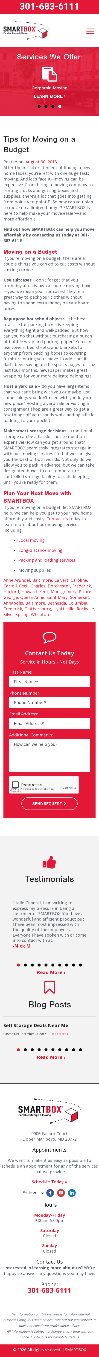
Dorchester (59, 586)
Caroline (79, 580)
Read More (49, 972)
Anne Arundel (16, 580)
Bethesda (56, 603)
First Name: (20, 672)
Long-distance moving (40, 550)
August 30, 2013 (41, 162)
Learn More (48, 96)
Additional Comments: (31, 735)
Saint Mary (57, 597)
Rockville (85, 608)
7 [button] (60, 965)
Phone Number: (24, 693)
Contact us (57, 518)
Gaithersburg (37, 608)
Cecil (23, 586)
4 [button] (60, 106)
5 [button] (46, 965)
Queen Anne (32, 597)
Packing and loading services (46, 560)
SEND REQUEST (47, 803)
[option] (49, 83)
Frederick (81, 586)
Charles (38, 586)
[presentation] (44, 785)
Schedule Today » (49, 1181)
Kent (43, 591)
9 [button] (73, 965)
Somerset (79, 597)
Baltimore (42, 580)
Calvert (61, 580)
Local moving (31, 540)
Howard (29, 591)
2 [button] (46, 106)
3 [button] (53, 106)
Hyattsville (63, 608)
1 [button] (39, 106)
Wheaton (40, 614)
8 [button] (66, 965)
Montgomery (63, 591)
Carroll (10, 586)
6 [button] (53, 965)
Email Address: (23, 714)
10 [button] (80, 965)
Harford (11, 591)
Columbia (77, 603)
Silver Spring (16, 614)
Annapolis (13, 603)
